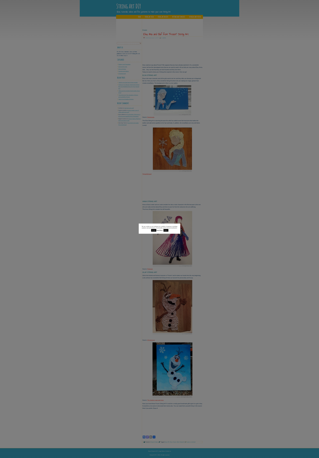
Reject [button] (165, 230)
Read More (160, 230)
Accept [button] (153, 230)
